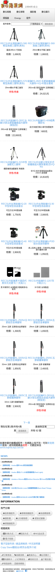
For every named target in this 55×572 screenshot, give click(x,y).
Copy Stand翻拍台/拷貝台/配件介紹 (18, 547)
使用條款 (20, 563)
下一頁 (26, 422)
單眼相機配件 (27, 513)
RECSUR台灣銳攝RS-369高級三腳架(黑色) (41, 44)
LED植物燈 (22, 518)
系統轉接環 (45, 513)
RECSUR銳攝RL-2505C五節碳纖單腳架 (41, 359)
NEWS (4, 456)
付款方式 (9, 533)
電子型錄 (9, 539)
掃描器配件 (10, 523)
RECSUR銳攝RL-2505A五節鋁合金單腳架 (13, 321)
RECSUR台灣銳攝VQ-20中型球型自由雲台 (14, 205)
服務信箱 (20, 571)
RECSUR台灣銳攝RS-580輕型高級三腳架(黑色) (13, 44)
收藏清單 (20, 555)
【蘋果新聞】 (6, 465)
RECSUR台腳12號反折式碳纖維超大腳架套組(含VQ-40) (41, 164)
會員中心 (33, 555)
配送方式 (24, 533)
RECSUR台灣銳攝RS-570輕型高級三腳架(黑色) (13, 82)
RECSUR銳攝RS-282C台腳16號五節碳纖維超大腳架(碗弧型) (14, 122)
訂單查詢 (7, 555)
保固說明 (7, 563)
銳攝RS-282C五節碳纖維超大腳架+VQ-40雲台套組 (41, 82)
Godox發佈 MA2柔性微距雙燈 (22, 465)
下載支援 (47, 559)
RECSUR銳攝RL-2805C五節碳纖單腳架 (13, 396)
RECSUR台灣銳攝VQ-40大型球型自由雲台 (14, 242)
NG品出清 (39, 533)
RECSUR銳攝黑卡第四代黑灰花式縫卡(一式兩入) (14, 282)
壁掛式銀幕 (39, 518)
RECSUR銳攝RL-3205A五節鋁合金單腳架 (13, 359)
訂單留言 (21, 559)
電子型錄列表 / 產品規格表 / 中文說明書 (20, 543)
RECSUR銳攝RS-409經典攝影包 (41, 121)
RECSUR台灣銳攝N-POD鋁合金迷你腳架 (41, 242)
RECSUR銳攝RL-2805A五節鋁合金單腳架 (41, 321)
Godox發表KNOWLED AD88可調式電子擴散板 (27, 497)
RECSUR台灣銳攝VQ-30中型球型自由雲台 (41, 205)
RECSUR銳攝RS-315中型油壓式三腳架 (13, 163)
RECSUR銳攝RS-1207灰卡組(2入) (41, 282)
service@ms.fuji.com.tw (12, 447)
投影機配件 (10, 513)
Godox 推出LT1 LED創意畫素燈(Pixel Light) (27, 472)
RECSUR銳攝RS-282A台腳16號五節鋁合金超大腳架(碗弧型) (41, 397)
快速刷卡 (8, 559)
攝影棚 (8, 518)
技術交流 (34, 559)
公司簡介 (45, 555)
